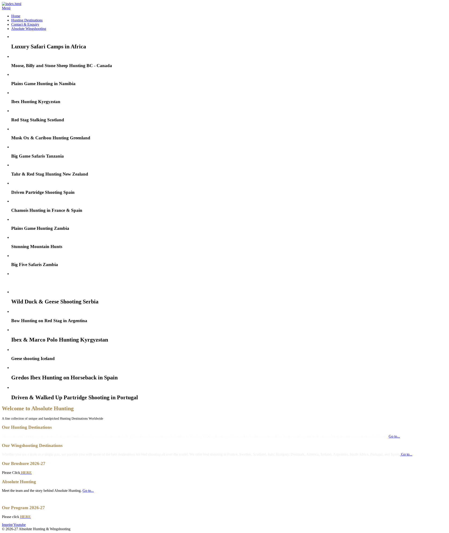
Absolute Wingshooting (28, 29)
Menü (6, 8)
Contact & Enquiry (25, 24)
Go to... (394, 436)
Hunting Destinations (27, 20)
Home (15, 16)
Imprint (7, 525)
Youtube (19, 525)
